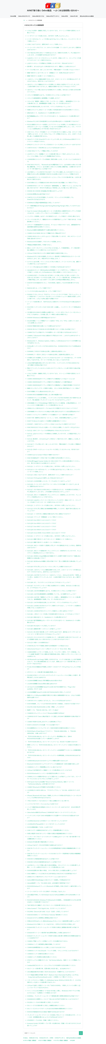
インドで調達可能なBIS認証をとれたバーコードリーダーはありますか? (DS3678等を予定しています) (53, 808)
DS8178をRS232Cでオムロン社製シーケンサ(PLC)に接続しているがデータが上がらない (53, 427)
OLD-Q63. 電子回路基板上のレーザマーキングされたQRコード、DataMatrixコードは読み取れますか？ (53, 621)
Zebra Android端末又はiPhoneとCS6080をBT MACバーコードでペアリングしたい (51, 812)
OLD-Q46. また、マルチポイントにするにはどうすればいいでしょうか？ (49, 582)
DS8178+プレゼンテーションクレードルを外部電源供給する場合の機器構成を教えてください (53, 849)
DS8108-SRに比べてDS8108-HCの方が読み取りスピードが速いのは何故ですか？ (51, 329)
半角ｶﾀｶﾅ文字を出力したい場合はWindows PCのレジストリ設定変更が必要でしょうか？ (53, 921)
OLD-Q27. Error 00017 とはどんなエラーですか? (41, 526)
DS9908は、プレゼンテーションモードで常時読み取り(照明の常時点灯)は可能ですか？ (53, 996)
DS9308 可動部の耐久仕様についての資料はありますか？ (44, 326)
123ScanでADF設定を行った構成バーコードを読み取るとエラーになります (49, 770)
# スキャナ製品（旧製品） (30, 1040)
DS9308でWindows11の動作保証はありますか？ (41, 318)
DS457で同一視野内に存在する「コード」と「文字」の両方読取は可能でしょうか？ (52, 418)
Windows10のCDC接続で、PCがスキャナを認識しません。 (44, 242)
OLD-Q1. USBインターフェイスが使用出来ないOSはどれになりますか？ (48, 430)
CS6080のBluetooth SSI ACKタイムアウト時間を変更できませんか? (47, 761)
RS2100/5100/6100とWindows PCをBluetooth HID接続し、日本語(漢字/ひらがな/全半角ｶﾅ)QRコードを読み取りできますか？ (54, 901)
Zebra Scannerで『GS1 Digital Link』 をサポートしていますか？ (46, 908)
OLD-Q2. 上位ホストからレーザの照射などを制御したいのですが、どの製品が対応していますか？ (53, 435)
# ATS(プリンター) (60, 1038)
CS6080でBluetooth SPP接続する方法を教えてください (44, 787)
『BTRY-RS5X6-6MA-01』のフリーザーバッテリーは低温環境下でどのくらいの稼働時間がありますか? (54, 751)
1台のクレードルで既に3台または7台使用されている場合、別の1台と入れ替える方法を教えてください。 (54, 91)
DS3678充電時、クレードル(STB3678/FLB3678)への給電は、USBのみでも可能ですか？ (53, 704)
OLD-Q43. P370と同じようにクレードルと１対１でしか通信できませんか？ (49, 566)
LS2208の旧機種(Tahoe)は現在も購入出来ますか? (42, 684)
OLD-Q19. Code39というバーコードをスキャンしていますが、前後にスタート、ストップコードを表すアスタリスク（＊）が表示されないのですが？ (54, 501)
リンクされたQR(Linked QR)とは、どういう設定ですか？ (44, 291)
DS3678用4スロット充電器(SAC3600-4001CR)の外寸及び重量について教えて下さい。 (53, 182)
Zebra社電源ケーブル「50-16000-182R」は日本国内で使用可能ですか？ (48, 883)
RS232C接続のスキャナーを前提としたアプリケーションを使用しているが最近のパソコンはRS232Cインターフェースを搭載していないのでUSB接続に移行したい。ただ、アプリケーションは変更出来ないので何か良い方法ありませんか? (54, 126)
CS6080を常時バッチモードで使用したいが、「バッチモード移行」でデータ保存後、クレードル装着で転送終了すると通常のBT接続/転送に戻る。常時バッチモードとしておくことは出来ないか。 (54, 654)
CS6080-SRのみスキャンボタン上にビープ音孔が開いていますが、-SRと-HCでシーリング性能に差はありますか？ (54, 237)
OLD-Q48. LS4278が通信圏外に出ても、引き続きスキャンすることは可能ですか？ (51, 591)
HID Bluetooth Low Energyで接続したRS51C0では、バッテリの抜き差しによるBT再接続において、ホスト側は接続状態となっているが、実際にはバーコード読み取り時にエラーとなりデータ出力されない (54, 661)
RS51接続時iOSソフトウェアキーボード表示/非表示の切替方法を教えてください (51, 728)
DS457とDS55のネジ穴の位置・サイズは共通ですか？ (43, 725)
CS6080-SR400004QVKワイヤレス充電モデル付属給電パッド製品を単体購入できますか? (53, 385)
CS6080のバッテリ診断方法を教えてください (40, 954)
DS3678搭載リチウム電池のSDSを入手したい (40, 391)
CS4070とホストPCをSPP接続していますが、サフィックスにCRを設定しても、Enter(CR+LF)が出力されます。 (51, 198)
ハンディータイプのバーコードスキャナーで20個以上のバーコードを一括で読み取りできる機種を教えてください (53, 838)
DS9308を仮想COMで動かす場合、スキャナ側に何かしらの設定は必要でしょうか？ (52, 870)
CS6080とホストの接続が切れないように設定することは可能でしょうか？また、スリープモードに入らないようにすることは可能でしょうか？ (54, 777)
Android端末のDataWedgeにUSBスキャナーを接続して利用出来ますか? (48, 880)
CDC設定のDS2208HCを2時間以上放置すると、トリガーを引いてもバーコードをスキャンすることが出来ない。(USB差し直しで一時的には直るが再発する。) (54, 313)
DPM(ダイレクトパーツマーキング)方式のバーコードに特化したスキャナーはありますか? (54, 144)
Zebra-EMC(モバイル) (38, 16)
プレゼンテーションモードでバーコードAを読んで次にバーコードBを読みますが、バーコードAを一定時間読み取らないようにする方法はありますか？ (53, 1016)
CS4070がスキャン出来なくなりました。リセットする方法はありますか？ (49, 700)
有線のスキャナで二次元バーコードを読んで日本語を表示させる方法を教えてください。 (53, 110)
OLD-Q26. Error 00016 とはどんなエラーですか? (41, 523)
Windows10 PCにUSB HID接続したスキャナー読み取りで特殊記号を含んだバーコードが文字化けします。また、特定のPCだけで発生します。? (53, 257)
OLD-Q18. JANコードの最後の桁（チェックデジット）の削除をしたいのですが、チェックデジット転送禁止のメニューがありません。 (54, 496)
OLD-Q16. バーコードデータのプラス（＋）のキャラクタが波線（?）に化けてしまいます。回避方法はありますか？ (53, 485)
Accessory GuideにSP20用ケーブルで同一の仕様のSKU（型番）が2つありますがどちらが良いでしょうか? (54, 1024)
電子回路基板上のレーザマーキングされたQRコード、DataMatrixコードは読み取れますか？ (53, 117)
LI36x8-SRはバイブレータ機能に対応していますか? (42, 151)
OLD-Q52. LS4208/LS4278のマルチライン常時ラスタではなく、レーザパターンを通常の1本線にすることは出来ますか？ (54, 607)
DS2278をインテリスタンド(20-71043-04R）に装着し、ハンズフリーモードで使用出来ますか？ (54, 308)
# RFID (51, 1038)
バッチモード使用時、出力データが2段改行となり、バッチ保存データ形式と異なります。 (54, 216)
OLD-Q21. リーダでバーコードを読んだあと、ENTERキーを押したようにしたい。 (51, 505)
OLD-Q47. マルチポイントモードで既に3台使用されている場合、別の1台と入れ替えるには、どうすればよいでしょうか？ (53, 587)
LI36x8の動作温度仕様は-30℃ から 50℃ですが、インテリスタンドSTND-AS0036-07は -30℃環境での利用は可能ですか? (53, 364)
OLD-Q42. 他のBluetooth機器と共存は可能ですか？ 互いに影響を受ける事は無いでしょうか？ (54, 562)
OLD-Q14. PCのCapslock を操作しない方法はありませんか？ (45, 478)
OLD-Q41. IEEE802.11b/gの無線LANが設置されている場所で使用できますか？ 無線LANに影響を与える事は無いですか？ (54, 557)
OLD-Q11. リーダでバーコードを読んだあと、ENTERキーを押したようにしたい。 (51, 466)
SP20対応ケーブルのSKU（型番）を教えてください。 (43, 1020)
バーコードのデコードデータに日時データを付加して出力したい (46, 891)
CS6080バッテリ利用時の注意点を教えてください (42, 957)
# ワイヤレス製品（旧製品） (61, 1040)
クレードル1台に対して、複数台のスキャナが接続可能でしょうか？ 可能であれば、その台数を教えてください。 (54, 220)
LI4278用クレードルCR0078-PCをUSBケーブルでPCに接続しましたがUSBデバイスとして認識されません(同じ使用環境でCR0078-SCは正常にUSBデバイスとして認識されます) (54, 173)
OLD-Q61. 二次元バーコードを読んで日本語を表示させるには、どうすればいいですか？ (53, 614)
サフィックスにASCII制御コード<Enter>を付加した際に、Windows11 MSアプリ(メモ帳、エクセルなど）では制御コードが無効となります (54, 992)
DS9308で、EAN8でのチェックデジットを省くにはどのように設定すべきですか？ (51, 424)
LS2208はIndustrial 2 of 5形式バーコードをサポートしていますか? (47, 821)
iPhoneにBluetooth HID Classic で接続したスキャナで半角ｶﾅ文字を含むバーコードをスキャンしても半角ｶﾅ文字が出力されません (54, 796)
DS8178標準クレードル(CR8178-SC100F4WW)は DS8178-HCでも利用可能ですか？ (52, 874)
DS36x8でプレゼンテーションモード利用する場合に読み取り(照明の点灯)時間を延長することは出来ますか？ (54, 937)
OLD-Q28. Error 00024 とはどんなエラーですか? (41, 530)
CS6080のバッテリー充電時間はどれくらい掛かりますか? (44, 767)
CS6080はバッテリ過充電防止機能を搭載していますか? (43, 944)
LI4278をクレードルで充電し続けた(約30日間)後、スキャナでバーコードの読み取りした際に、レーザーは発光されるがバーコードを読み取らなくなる (53, 866)
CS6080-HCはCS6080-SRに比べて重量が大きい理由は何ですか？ (46, 233)
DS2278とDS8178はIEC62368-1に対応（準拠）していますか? (45, 707)
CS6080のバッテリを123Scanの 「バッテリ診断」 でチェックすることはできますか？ (53, 951)
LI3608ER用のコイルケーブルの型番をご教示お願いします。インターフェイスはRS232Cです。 (54, 160)
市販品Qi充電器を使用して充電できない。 (40, 245)
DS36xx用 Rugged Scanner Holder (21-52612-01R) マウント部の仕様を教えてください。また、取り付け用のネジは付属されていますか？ (54, 462)
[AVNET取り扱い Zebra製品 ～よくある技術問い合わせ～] (53, 5)
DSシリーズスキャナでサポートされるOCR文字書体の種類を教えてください (50, 1009)
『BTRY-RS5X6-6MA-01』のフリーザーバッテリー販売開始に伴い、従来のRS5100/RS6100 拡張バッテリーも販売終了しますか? (49, 737)
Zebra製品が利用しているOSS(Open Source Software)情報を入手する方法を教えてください (53, 896)
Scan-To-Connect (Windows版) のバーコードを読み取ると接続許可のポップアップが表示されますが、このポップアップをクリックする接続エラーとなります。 (54, 212)
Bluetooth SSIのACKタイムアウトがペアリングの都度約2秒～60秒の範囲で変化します (53, 764)
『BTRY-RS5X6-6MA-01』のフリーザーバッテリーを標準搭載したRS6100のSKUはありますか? (53, 756)
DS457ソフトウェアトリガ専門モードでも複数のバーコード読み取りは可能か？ (51, 415)
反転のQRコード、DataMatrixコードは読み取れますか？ (44, 113)
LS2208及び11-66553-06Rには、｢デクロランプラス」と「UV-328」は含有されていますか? (53, 791)
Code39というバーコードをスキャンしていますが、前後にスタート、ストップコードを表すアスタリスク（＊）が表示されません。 (54, 59)
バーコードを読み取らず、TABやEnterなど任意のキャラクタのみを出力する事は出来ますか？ (54, 303)
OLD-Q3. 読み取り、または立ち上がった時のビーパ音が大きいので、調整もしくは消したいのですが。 (53, 440)
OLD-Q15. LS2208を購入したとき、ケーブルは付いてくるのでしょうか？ (49, 481)
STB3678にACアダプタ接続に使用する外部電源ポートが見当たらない (48, 646)
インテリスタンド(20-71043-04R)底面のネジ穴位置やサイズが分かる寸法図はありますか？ (53, 816)
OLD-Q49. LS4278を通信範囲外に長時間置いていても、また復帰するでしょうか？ (51, 594)
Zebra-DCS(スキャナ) (24, 16)
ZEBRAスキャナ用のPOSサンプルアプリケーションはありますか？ (47, 877)
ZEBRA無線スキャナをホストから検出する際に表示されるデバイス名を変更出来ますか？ (53, 411)
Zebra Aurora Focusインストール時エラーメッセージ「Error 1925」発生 (49, 649)
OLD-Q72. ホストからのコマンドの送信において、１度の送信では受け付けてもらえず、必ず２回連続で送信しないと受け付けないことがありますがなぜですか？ (54, 638)
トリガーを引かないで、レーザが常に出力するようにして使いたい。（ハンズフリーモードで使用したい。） (54, 40)
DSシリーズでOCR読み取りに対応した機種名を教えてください (46, 1005)
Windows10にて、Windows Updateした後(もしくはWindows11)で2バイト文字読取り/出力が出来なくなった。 (54, 342)
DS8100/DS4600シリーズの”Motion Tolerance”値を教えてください (47, 915)
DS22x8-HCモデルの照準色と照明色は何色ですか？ (42, 918)
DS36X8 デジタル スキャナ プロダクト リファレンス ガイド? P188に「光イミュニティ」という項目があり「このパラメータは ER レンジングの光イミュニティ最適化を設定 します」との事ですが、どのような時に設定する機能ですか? (54, 296)
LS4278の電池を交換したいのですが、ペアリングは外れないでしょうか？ (49, 106)
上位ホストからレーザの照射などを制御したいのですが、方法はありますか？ (50, 63)
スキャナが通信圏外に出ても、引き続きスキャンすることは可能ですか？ (49, 95)
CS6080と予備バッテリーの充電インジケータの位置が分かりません (47, 941)
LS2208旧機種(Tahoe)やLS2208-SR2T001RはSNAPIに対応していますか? (49, 692)
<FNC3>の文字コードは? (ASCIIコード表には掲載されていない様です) (48, 801)
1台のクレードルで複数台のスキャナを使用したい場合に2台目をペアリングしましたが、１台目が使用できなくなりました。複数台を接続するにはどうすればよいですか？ (53, 85)
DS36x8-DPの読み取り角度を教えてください (40, 842)
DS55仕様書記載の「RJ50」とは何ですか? (40, 827)
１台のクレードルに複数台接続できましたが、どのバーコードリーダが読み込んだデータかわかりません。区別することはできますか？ (53, 80)
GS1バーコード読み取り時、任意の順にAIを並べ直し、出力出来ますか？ (49, 968)
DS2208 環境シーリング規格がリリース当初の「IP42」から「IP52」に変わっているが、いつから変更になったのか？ (54, 322)
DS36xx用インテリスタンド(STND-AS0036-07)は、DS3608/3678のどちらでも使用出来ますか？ (54, 347)
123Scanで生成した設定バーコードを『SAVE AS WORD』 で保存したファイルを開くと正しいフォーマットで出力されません (53, 986)
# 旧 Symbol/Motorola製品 (73, 1038)
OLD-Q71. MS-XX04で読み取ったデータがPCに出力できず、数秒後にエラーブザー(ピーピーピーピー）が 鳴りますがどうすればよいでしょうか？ (54, 633)
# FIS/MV (72, 1040)
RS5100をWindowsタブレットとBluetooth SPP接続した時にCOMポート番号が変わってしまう (54, 887)
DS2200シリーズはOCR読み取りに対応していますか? (43, 1002)
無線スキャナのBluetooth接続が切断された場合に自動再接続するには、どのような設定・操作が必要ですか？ (54, 696)
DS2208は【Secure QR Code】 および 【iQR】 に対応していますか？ (48, 911)
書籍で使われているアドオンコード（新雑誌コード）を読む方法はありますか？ (51, 73)
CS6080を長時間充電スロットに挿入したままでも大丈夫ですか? (46, 947)
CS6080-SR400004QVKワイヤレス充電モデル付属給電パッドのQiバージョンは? (51, 379)
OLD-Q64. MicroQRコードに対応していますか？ (41, 626)
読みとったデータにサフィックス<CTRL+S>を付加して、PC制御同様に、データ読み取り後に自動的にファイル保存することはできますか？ (53, 249)
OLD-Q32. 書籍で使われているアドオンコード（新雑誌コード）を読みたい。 (50, 539)
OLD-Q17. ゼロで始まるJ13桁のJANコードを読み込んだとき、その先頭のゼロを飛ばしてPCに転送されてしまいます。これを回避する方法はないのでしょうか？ (54, 490)
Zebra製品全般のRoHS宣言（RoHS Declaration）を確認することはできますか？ (51, 972)
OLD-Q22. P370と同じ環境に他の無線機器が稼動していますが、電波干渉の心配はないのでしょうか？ (53, 510)
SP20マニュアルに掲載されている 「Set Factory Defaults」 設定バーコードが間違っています (54, 961)
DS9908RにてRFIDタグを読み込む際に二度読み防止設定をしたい (46, 351)
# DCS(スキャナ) (43, 1038)
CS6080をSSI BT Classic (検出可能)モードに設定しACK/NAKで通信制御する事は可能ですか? (53, 717)
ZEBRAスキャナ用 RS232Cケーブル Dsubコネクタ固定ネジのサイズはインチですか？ (52, 408)
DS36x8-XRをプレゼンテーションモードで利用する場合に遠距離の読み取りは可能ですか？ (53, 928)
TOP (24, 20)
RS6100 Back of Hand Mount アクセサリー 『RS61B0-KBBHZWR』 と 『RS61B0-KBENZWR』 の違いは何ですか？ (51, 732)
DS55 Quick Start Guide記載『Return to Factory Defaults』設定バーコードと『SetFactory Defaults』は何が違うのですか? (50, 783)
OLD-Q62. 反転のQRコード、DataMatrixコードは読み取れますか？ (47, 617)
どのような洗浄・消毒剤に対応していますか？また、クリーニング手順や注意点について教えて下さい (53, 32)
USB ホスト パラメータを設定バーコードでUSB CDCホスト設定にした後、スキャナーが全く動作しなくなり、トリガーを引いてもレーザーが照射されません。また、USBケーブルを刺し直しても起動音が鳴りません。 (54, 134)
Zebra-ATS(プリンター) (52, 16)
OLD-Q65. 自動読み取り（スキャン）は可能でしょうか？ (44, 629)
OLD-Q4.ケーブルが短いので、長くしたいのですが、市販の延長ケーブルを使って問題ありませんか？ (54, 445)
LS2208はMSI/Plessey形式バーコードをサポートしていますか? (46, 824)
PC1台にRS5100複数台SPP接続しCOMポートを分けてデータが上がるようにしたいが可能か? (54, 668)
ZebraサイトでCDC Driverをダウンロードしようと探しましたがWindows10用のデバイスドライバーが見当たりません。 (53, 140)
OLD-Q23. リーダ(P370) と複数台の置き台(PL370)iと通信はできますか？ (49, 514)
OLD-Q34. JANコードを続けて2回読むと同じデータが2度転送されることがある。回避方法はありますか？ (54, 546)
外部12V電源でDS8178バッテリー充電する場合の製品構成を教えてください (50, 833)
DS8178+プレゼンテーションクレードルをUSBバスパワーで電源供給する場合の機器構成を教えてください (53, 855)
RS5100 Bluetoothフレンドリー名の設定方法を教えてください (46, 773)
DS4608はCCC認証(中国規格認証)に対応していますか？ (43, 203)
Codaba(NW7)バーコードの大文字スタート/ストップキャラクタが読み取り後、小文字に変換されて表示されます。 (54, 178)
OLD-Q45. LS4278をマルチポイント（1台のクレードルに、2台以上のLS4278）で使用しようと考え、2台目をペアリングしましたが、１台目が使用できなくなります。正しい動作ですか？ (54, 577)
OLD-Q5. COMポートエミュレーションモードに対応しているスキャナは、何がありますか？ (53, 450)
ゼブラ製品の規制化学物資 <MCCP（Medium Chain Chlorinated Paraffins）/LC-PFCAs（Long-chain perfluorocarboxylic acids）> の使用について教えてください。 (52, 976)
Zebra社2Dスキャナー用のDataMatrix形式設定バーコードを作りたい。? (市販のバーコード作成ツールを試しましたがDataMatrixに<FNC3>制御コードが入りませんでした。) (53, 271)
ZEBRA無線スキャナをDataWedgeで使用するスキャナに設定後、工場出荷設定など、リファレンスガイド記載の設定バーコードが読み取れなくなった (54, 404)
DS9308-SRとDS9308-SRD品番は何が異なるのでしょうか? (44, 191)
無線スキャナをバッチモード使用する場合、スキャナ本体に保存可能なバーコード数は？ (53, 388)
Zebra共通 (13, 16)
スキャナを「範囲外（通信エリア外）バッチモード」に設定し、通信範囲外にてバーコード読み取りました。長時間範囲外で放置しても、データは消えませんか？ (53, 102)
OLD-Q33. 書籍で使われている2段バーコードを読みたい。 (44, 542)
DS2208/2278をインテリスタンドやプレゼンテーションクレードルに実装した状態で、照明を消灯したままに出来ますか (53, 676)
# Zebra (25, 1038)
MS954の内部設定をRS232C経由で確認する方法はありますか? (46, 1012)
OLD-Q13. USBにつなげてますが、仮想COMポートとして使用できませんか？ (50, 475)
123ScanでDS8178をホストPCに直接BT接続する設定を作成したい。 (47, 253)
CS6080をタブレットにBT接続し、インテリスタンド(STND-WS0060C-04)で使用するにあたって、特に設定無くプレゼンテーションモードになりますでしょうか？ (54, 399)
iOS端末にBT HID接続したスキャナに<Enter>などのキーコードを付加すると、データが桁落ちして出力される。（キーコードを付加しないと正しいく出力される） (54, 359)
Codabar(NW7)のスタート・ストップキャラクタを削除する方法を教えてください (51, 965)
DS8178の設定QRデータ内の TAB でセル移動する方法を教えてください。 (49, 458)
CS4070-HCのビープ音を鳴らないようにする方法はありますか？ (46, 148)
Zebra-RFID (64, 16)
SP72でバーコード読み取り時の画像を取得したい (42, 672)
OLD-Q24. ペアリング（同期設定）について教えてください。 (45, 517)
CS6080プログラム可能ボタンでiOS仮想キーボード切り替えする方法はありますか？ (52, 332)
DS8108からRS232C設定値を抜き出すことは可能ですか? (44, 862)
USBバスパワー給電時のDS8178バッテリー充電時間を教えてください (48, 830)
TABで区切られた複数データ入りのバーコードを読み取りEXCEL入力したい (49, 905)
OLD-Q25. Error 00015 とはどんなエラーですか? (41, 520)
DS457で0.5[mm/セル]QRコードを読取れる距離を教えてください (47, 421)
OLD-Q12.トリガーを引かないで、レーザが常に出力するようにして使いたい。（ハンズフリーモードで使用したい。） (53, 470)
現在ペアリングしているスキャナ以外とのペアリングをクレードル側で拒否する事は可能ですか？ (53, 369)
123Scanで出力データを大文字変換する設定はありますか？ (45, 845)
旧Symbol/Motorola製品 (87, 16)
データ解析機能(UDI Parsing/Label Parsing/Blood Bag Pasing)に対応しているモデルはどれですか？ (53, 207)
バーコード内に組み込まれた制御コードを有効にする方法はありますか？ (49, 267)
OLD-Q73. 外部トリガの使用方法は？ (38, 642)
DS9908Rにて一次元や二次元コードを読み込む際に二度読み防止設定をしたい (50, 354)
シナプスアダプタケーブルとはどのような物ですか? (42, 804)
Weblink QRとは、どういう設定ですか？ (39, 288)
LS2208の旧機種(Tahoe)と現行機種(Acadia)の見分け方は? (44, 680)
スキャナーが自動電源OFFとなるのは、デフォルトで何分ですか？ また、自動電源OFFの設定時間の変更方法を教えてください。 (53, 226)
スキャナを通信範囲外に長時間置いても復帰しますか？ (43, 98)
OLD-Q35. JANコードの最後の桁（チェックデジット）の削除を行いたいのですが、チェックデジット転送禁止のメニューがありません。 (54, 552)
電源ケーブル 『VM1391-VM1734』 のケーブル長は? (42, 710)
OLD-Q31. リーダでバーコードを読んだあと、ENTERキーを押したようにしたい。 (51, 536)
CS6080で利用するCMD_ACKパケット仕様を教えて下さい (44, 722)
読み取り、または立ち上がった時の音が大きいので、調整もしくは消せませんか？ (51, 66)
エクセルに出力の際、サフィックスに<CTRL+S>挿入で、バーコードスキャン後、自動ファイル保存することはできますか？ (54, 263)
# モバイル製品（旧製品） (45, 1040)
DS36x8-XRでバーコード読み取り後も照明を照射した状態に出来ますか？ (49, 933)
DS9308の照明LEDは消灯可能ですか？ (38, 194)
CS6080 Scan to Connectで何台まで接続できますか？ (43, 455)
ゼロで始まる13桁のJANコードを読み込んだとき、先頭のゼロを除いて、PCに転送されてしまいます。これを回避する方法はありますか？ (53, 54)
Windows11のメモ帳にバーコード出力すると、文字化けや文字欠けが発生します (51, 924)
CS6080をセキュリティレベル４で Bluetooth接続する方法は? (45, 713)
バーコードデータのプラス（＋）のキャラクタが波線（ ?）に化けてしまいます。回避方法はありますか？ (54, 48)
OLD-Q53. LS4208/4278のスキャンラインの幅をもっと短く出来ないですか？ (50, 611)
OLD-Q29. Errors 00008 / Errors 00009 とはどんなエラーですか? (46, 533)
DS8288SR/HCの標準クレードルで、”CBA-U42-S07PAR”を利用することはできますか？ (53, 999)
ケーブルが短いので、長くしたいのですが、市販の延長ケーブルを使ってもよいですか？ (53, 70)
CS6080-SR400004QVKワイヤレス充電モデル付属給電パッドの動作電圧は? (49, 382)
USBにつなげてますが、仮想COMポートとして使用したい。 (45, 44)
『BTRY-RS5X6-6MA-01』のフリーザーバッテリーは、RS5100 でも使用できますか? (52, 742)
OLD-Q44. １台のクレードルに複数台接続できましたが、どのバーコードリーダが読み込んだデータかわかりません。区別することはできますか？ (54, 571)
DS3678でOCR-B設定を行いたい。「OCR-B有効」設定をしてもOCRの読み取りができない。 (53, 284)
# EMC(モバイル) (33, 1038)
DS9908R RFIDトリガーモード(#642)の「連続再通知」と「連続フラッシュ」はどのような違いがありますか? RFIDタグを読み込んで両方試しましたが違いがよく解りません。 (54, 187)
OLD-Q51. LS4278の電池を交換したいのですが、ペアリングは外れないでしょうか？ (52, 602)
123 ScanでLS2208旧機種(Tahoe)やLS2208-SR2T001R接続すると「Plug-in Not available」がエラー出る (51, 688)
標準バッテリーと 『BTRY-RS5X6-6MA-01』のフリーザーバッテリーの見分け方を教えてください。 (54, 746)
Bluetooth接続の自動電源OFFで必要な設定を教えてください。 (46, 230)
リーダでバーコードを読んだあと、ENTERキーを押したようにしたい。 (48, 36)
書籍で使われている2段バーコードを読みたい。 (41, 76)
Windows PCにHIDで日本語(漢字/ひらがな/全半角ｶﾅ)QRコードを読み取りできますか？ (53, 121)
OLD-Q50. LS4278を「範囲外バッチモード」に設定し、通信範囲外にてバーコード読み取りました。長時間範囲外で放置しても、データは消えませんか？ (53, 598)
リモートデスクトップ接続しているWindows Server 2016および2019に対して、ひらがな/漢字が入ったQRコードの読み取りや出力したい (54, 981)
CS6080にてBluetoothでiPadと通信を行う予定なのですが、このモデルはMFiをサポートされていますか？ (53, 337)
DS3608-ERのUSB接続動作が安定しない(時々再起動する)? (44, 395)
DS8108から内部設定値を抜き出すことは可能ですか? (43, 859)
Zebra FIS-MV (74, 16)
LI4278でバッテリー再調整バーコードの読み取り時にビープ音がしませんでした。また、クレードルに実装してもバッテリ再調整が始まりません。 (53, 155)
